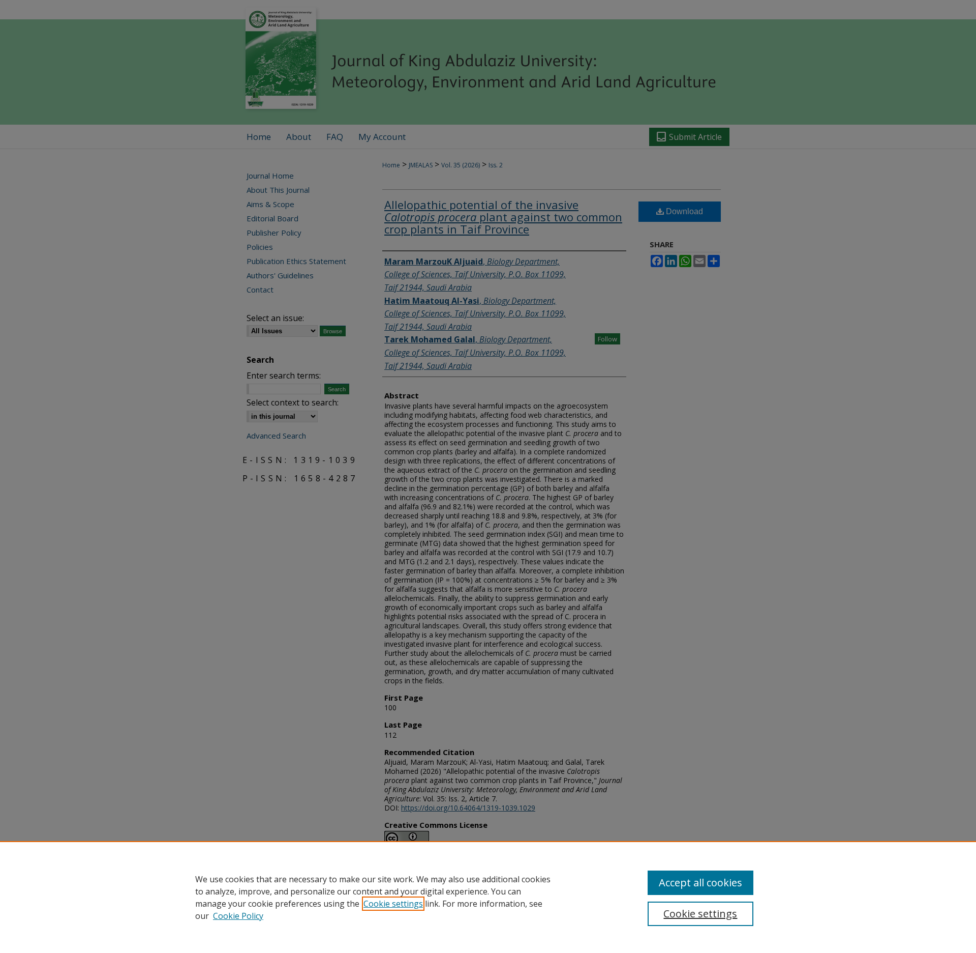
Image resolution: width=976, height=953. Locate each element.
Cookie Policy (238, 915)
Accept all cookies (700, 882)
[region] (488, 897)
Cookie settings (393, 903)
